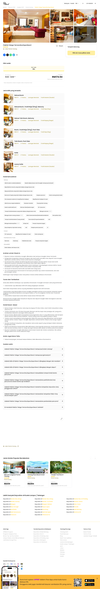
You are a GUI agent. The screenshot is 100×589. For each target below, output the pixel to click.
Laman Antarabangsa (66, 542)
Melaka (62, 550)
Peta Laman (63, 540)
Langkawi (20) (20, 7)
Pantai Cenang (29, 7)
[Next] (95, 458)
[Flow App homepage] (6, 3)
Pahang (62, 552)
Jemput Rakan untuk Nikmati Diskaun (13, 538)
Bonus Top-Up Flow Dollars (11, 536)
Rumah (5, 7)
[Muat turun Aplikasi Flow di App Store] (89, 580)
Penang (62, 554)
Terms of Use (87, 534)
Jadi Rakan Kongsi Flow (9, 540)
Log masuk (89, 3)
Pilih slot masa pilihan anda (81, 53)
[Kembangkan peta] (61, 419)
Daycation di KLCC (38, 534)
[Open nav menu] (95, 3)
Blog (61, 536)
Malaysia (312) (11, 7)
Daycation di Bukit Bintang (40, 532)
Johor (61, 548)
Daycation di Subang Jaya (40, 536)
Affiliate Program (8, 532)
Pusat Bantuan (64, 534)
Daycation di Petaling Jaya (41, 538)
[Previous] (90, 458)
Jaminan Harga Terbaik (90, 536)
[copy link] (17, 55)
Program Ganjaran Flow (10, 534)
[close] (97, 578)
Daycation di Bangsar (39, 540)
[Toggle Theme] (82, 3)
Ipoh (61, 546)
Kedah (62, 556)
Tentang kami (64, 532)
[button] (26, 26)
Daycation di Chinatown (40, 542)
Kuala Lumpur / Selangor (67, 544)
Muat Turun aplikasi (65, 538)
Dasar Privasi (87, 532)
